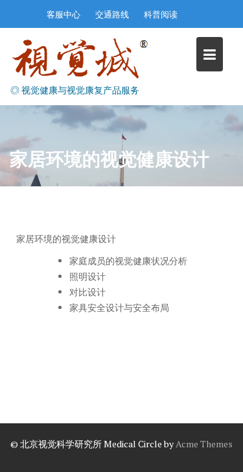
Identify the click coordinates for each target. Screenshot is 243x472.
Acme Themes (204, 444)
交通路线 (112, 14)
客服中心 (63, 14)
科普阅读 (161, 14)
